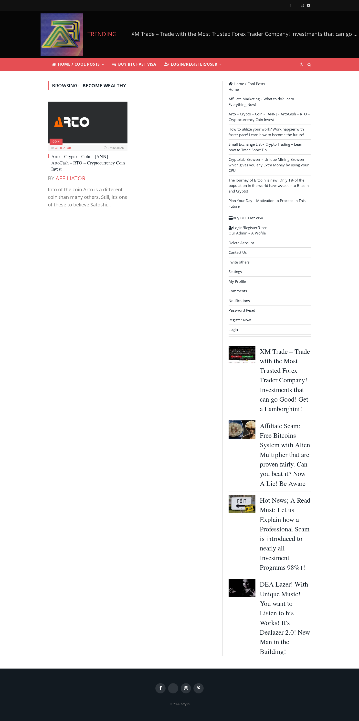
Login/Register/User (194, 64)
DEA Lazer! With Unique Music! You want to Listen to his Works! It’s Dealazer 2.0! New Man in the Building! (285, 617)
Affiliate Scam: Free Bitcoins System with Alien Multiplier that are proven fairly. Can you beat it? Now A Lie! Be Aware (285, 454)
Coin (56, 142)
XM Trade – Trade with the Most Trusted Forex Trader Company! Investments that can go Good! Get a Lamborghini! (285, 380)
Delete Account (241, 242)
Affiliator (63, 148)
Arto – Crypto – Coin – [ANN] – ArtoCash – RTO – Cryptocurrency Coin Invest (88, 162)
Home (234, 89)
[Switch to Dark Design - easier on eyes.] (301, 64)
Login (233, 329)
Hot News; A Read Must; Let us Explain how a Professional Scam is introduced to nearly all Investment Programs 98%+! (285, 534)
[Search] (308, 64)
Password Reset (242, 310)
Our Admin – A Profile (247, 233)
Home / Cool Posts (79, 64)
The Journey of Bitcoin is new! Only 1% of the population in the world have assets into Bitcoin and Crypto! (269, 185)
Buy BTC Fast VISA (137, 64)
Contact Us (238, 252)
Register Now (240, 319)
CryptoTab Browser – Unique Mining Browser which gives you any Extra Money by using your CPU (269, 165)
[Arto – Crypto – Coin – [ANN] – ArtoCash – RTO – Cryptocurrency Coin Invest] (87, 122)
